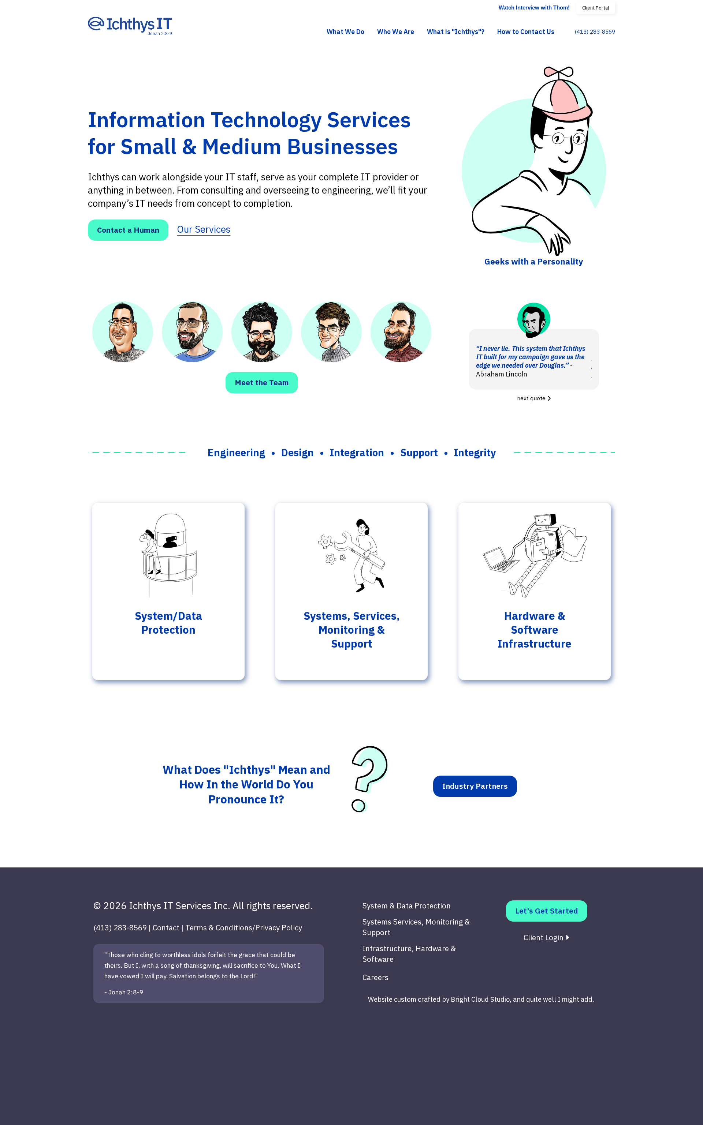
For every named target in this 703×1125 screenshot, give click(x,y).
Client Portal (595, 7)
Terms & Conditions (218, 928)
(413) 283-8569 (594, 32)
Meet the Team (262, 382)
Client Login (544, 937)
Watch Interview (534, 8)
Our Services (203, 229)
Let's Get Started (546, 911)
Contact (166, 928)
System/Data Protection (168, 623)
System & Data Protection (406, 906)
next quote (532, 398)
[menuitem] (345, 32)
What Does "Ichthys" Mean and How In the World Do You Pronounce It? (246, 784)
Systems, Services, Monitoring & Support (352, 630)
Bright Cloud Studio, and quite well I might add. (522, 999)
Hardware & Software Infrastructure (535, 630)
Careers (375, 977)
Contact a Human (128, 230)
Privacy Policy (278, 928)
